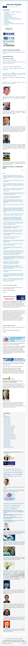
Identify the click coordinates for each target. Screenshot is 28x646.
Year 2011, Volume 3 (7, 443)
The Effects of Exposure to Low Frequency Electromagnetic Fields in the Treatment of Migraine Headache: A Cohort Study (13, 267)
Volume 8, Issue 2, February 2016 (9, 427)
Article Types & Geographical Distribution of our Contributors (13, 12)
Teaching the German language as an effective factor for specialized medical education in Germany (14, 617)
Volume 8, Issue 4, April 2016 (8, 429)
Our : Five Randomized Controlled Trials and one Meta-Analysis (13, 521)
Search (5, 6)
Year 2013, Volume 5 (7, 441)
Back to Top (24, 643)
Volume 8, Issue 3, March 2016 (9, 428)
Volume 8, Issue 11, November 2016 (10, 437)
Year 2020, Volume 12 (7, 418)
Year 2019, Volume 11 (7, 419)
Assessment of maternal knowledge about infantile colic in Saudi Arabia (13, 181)
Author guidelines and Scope (9, 14)
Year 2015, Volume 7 (7, 439)
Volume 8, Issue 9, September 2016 (9, 435)
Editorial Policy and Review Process (11, 17)
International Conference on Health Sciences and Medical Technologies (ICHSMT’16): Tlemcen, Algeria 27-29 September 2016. (14, 572)
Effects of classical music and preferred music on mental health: (14, 590)
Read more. (5, 292)
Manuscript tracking (8, 16)
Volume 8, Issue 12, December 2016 (10, 438)
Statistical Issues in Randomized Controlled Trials (12, 96)
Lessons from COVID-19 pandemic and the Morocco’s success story (14, 69)
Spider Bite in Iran (6, 111)
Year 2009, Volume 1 (7, 445)
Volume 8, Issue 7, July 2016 (8, 432)
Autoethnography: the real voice (10, 628)
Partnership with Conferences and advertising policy (14, 23)
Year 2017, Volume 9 (7, 422)
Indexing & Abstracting (8, 22)
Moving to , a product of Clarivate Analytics (12, 476)
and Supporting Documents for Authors (12, 518)
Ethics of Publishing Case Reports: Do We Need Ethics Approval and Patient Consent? (14, 62)
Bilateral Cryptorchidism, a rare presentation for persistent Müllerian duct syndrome (12, 227)
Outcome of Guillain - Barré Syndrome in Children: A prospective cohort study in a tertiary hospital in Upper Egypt (13, 185)
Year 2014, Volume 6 (7, 423)
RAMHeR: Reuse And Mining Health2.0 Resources (12, 144)
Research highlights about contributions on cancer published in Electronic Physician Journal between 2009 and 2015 (13, 177)
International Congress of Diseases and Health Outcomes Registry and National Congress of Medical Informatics (14, 543)
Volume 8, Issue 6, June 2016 (9, 431)
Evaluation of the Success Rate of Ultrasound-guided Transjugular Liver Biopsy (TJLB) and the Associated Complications (13, 275)
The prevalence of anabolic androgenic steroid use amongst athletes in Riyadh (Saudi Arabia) (12, 197)
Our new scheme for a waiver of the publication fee (13, 472)
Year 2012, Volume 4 (7, 442)
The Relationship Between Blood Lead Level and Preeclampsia (12, 271)
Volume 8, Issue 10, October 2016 (9, 436)
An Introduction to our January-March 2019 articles (12, 470)
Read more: (9, 353)
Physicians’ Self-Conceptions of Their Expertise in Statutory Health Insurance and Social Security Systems (14, 127)
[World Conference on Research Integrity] (9, 496)
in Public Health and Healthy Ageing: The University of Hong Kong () (13, 511)
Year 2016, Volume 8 (7, 424)
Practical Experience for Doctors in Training (13, 531)
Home (4, 415)
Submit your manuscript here (16, 320)
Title (4, 173)
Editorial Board (7, 21)
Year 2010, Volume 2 (7, 444)
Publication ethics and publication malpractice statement (13, 19)
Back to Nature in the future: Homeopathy (11, 557)
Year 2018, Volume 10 (7, 421)
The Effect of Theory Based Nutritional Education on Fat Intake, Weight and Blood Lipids (13, 193)
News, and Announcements (8, 447)
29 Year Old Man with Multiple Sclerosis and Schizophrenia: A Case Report (11, 237)
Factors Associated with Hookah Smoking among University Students (12, 234)
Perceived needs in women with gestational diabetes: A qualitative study (13, 241)
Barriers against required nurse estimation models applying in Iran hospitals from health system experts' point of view (13, 201)
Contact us (6, 24)
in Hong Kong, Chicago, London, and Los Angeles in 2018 (13, 515)
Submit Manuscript (7, 15)
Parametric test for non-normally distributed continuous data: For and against (14, 83)
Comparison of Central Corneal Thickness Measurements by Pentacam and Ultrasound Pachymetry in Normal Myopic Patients (11, 262)
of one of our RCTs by (12, 474)
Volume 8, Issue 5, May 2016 (8, 430)
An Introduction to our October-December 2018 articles (13, 503)
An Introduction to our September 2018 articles (12, 505)
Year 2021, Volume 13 (7, 417)
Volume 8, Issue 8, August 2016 (9, 434)
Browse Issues (6, 416)
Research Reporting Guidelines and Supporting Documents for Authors (14, 52)
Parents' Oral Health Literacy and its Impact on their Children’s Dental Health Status (13, 244)
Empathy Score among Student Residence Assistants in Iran (14, 205)
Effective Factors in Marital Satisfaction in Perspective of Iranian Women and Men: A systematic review (13, 214)
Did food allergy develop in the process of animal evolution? (12, 248)
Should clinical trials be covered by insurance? (13, 604)
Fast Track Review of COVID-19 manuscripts (11, 469)
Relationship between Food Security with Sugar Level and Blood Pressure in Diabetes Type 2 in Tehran (13, 230)
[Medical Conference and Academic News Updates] (9, 457)
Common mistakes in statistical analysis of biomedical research (14, 488)
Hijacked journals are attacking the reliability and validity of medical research (14, 162)
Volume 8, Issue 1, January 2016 (9, 425)
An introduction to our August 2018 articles (11, 506)
